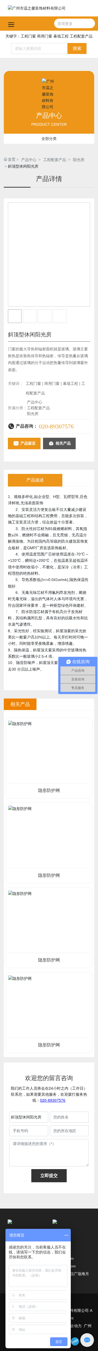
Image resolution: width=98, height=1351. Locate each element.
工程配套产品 (54, 160)
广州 (87, 1326)
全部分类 (49, 138)
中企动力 (74, 1326)
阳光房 (78, 160)
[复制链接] (75, 1341)
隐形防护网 (49, 790)
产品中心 (28, 160)
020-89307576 (56, 426)
